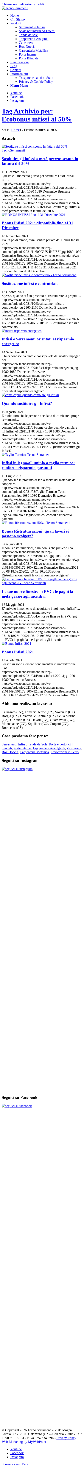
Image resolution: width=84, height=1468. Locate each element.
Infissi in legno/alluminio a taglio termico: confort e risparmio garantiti (38, 465)
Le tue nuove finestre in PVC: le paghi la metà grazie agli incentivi (37, 593)
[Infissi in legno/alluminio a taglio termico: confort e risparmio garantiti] (26, 454)
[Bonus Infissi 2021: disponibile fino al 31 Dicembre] (33, 215)
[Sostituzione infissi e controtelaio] (39, 275)
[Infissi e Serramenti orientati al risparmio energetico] (22, 331)
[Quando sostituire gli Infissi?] (30, 395)
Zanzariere (74, 748)
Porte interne (22, 748)
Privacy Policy (66, 1438)
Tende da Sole (37, 744)
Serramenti (9, 744)
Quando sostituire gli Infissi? (27, 403)
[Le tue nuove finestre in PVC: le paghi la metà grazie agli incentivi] (42, 583)
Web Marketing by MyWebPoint (24, 1442)
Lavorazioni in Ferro (65, 752)
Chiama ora (10, 4)
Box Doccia (10, 752)
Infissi (22, 744)
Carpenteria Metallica (34, 752)
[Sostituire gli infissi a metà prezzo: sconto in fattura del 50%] (42, 150)
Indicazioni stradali (31, 4)
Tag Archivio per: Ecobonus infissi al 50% (37, 115)
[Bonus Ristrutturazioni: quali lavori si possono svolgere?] (36, 523)
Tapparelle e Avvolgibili (49, 748)
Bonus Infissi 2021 (18, 652)
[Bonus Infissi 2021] (16, 643)
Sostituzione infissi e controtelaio (30, 283)
